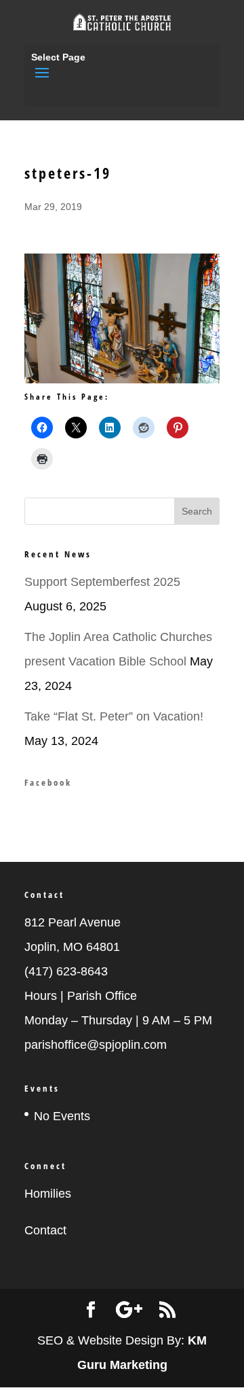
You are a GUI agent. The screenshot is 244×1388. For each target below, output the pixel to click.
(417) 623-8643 (66, 971)
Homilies (47, 1193)
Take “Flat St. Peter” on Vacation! (113, 716)
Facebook (48, 782)
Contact (45, 1230)
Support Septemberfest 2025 (102, 582)
